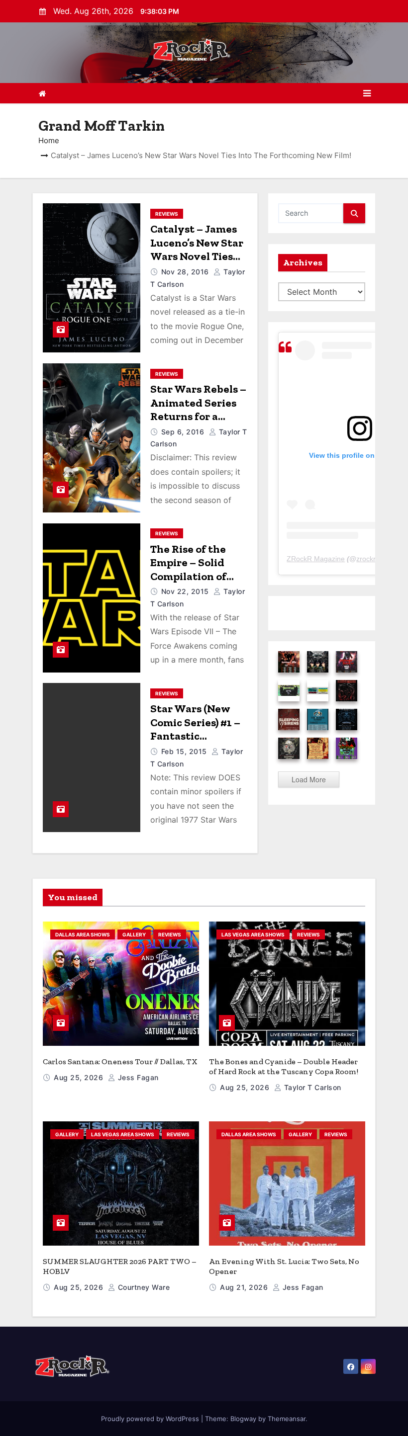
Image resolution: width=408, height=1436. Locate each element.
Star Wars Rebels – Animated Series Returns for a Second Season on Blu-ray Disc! (198, 416)
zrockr (366, 559)
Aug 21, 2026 (245, 1287)
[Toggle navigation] (367, 93)
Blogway (243, 1419)
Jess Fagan (137, 1077)
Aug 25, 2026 (79, 1077)
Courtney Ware (142, 1287)
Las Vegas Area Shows (253, 934)
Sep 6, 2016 (183, 431)
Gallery (134, 934)
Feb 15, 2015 (185, 751)
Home (48, 140)
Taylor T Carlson (311, 1087)
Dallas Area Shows (82, 934)
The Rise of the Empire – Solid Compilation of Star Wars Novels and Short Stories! (196, 576)
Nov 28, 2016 (186, 271)
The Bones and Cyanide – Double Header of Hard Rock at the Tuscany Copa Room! (283, 1066)
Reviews (166, 214)
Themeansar (287, 1419)
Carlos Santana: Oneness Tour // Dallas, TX (120, 1061)
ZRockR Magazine (316, 559)
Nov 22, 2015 (186, 591)
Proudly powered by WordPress (151, 1419)
